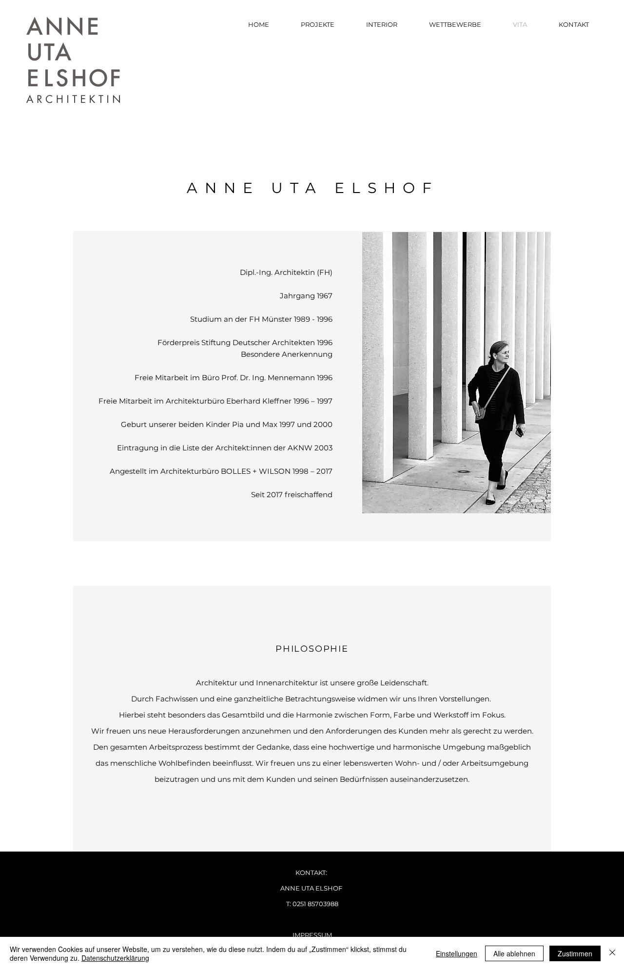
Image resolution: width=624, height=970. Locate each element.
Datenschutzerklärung (115, 958)
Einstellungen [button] (456, 953)
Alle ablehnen (514, 953)
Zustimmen (575, 953)
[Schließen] (612, 953)
